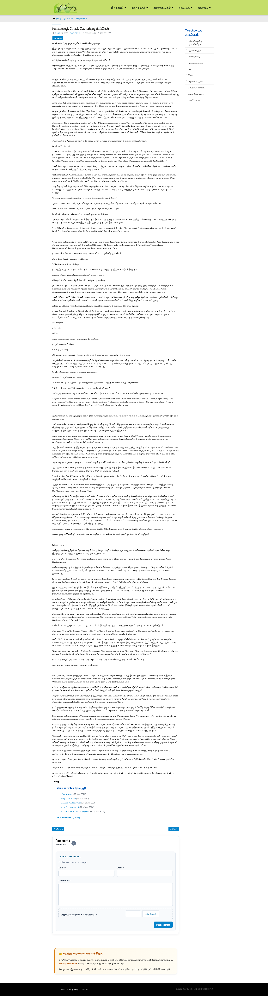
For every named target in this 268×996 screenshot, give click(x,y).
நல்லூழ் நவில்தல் (68, 798)
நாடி (190, 69)
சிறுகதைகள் (75, 32)
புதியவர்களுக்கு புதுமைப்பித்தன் (195, 43)
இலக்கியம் (117, 7)
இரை (190, 75)
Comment (64, 880)
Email (120, 867)
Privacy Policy (72, 989)
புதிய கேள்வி (151, 913)
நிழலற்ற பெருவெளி (196, 81)
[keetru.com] (65, 7)
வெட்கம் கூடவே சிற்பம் (71, 802)
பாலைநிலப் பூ (194, 56)
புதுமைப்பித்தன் (195, 50)
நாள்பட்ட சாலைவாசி (70, 807)
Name (62, 867)
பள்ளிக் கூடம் (194, 99)
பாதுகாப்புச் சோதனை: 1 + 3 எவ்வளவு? (79, 914)
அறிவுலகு (184, 7)
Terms (62, 989)
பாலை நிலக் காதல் (196, 93)
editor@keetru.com (68, 964)
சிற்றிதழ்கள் (139, 7)
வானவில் (203, 7)
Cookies (84, 989)
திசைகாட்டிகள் (162, 7)
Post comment (163, 924)
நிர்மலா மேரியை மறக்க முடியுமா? (75, 811)
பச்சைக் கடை (67, 794)
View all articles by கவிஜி (68, 817)
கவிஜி (57, 32)
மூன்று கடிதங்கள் (195, 62)
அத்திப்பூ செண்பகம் (197, 87)
